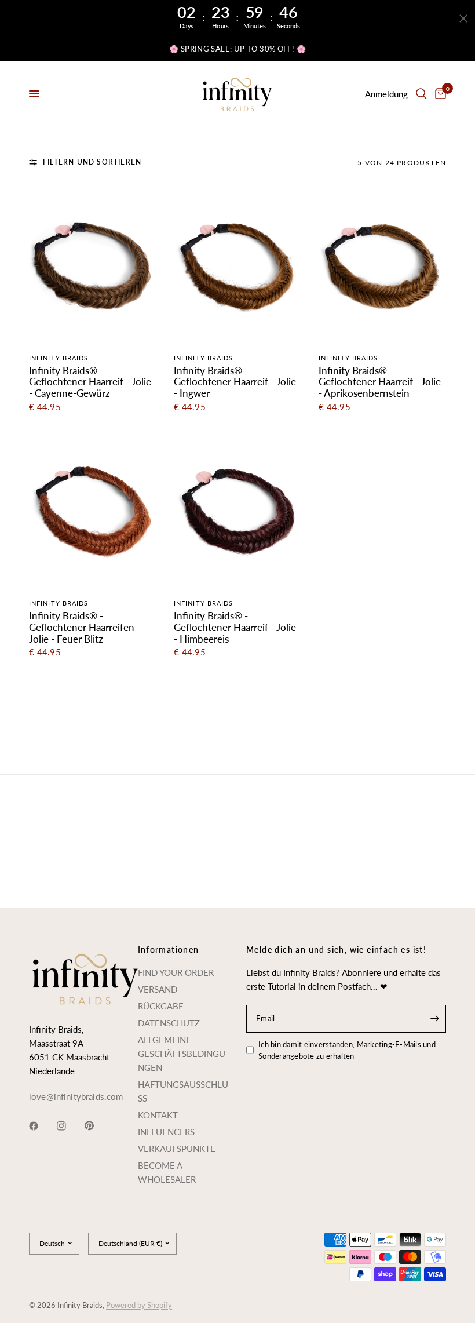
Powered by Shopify (139, 1305)
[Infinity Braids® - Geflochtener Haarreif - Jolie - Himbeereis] (237, 508)
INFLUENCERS (166, 1132)
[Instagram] (69, 1126)
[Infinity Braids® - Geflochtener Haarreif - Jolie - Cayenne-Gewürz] (92, 263)
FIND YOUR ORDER (176, 972)
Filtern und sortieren (92, 162)
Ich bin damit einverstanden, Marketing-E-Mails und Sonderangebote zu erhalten (347, 1050)
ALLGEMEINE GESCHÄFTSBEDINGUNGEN (181, 1053)
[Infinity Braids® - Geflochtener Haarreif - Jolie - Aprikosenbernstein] (382, 263)
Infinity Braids (59, 358)
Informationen (168, 950)
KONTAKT (158, 1115)
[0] (438, 94)
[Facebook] (41, 1126)
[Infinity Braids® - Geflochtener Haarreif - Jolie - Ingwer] (237, 263)
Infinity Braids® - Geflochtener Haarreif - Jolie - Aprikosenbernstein (380, 383)
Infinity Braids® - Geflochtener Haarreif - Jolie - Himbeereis (235, 628)
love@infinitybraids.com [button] (76, 1097)
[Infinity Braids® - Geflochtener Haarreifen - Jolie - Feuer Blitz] (92, 508)
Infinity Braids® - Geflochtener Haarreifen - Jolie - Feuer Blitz (84, 628)
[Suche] (421, 94)
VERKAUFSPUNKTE (176, 1148)
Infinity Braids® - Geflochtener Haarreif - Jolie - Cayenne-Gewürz (90, 383)
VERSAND (157, 989)
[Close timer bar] (463, 18)
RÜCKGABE (161, 1006)
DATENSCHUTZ (169, 1023)
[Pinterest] (97, 1126)
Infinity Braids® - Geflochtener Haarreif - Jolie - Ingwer (235, 383)
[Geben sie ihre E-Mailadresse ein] (434, 1019)
